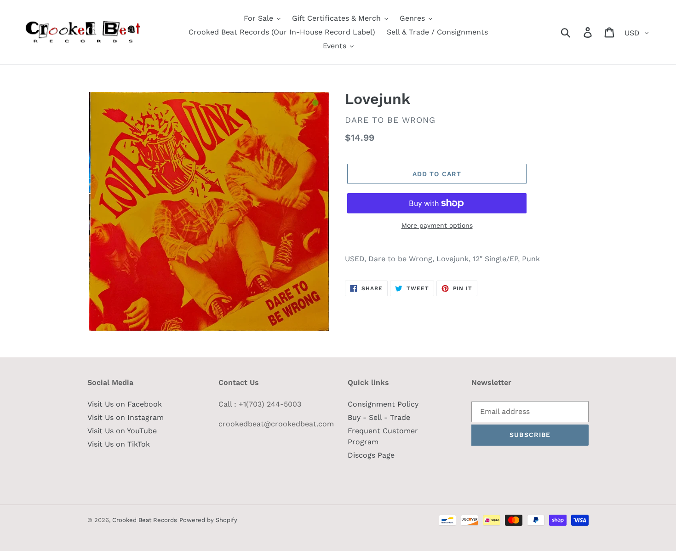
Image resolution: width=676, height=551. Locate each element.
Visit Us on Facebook (124, 404)
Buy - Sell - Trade (379, 417)
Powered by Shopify (208, 520)
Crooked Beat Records (144, 520)
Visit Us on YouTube (122, 430)
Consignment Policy (383, 404)
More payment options (437, 225)
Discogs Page (371, 455)
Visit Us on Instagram (125, 417)
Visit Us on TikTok (118, 444)
